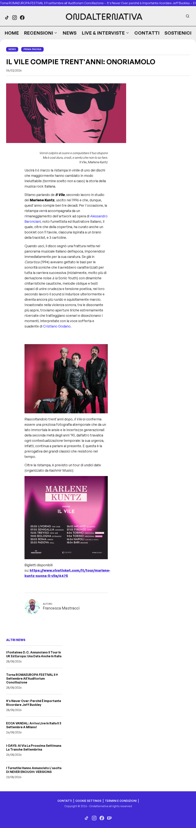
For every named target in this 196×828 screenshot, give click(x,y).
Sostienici (177, 33)
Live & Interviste (103, 33)
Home (12, 33)
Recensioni (38, 33)
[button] (41, 33)
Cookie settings (88, 800)
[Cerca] (187, 16)
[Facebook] (22, 17)
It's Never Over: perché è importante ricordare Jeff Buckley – (137, 3)
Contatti (146, 33)
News (70, 33)
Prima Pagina (32, 49)
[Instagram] (14, 17)
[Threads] (7, 17)
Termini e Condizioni (121, 800)
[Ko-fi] (109, 818)
